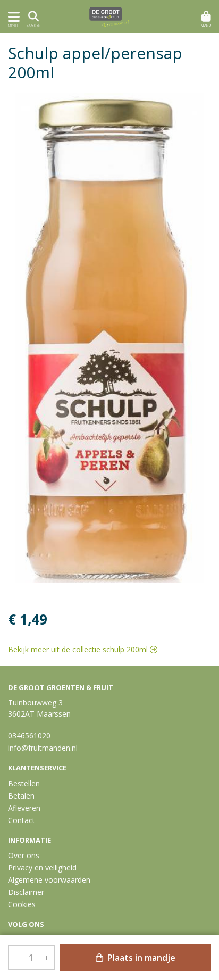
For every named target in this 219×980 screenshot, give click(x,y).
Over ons (23, 855)
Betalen (21, 796)
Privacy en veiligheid (42, 867)
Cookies (22, 904)
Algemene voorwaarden (49, 880)
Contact (21, 820)
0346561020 (29, 735)
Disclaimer (26, 892)
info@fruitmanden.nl (43, 748)
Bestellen (24, 783)
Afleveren (24, 808)
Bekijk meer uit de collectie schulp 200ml (79, 649)
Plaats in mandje (140, 958)
